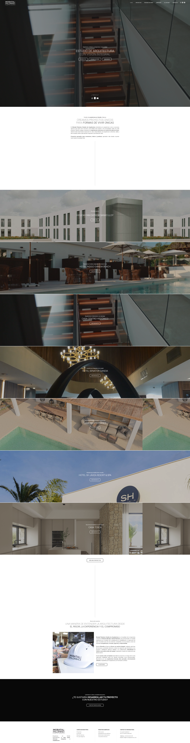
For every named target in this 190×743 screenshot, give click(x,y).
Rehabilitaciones (148, 2)
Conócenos (107, 377)
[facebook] (184, 2)
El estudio (167, 2)
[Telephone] (95, 734)
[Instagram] (181, 2)
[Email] (97, 734)
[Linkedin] (182, 2)
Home (131, 2)
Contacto (175, 2)
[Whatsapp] (92, 734)
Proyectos (138, 2)
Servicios (158, 2)
